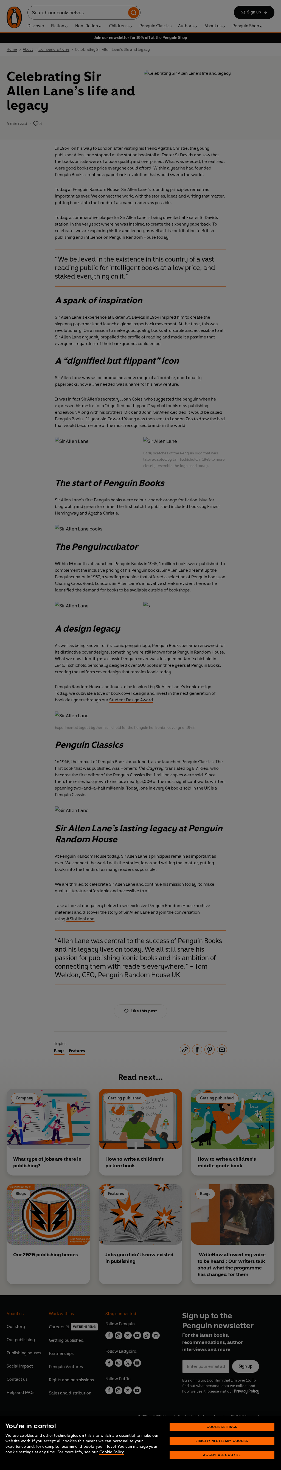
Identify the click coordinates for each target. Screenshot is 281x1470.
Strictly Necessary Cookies (222, 1441)
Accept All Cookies (222, 1455)
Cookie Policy (111, 1452)
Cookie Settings (222, 1427)
